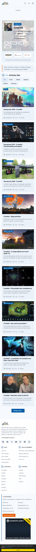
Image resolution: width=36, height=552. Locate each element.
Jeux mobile (4, 456)
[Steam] (3, 442)
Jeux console (5, 453)
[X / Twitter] (11, 442)
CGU (20, 478)
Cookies (21, 481)
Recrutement (22, 475)
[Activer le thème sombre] (29, 3)
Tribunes (3, 478)
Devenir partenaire (9, 515)
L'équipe (21, 473)
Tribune (5, 83)
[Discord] (7, 442)
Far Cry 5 (21, 459)
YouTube (7, 46)
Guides (18, 79)
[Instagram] (29, 442)
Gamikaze (5, 502)
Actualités (4, 470)
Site (6, 43)
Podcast (3, 487)
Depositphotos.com (23, 505)
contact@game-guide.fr (8, 437)
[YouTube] (16, 442)
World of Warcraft (24, 453)
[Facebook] (24, 442)
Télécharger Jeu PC (8, 508)
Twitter (21, 43)
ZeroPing (20, 502)
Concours (13, 83)
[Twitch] (20, 442)
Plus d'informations (8, 547)
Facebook (13, 43)
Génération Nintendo (23, 508)
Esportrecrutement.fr (8, 511)
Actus (11, 79)
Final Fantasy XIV (23, 456)
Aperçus (26, 79)
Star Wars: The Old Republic (26, 450)
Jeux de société (5, 459)
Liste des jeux (5, 462)
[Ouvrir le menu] (33, 3)
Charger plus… (18, 410)
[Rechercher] (25, 3)
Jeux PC (3, 450)
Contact (21, 470)
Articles (3, 473)
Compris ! (18, 550)
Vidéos (3, 484)
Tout (4, 79)
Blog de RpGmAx (7, 505)
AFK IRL (3, 481)
